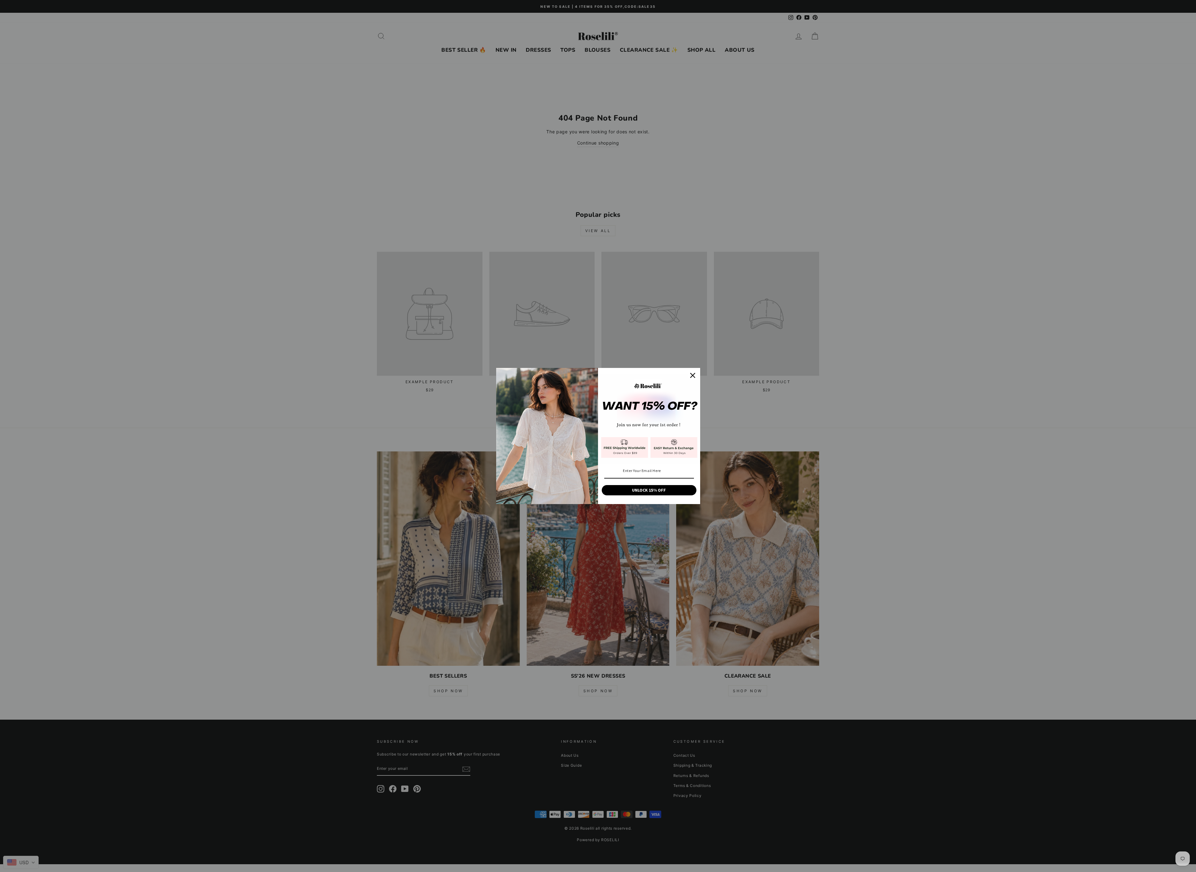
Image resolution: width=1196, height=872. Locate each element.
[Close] (692, 375)
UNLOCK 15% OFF (649, 490)
